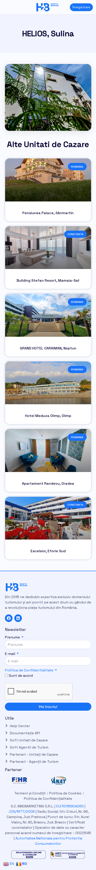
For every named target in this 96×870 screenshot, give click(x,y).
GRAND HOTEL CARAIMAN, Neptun (48, 348)
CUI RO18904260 (70, 806)
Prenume (13, 637)
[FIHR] (28, 780)
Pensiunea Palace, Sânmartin (48, 213)
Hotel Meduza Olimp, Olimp (48, 415)
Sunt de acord (21, 675)
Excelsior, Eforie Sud (48, 551)
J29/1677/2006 (22, 811)
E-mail (10, 653)
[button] (3, 7)
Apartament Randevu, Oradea (48, 483)
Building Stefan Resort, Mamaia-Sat (48, 280)
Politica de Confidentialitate (29, 670)
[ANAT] (67, 780)
